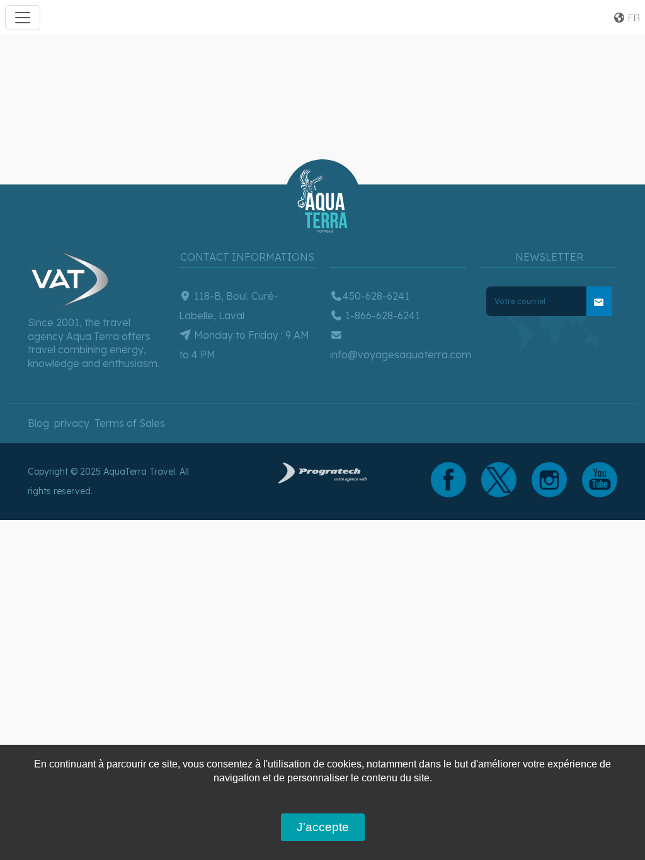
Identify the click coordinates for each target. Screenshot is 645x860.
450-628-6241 (376, 296)
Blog (38, 423)
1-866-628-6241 (381, 315)
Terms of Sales (129, 423)
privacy (71, 423)
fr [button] (632, 17)
